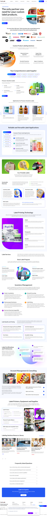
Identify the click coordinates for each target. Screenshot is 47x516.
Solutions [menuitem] (11, 1)
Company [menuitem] (28, 1)
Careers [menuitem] (32, 504)
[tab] (18, 74)
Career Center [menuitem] (22, 1)
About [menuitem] (31, 503)
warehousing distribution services (14, 303)
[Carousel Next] (46, 113)
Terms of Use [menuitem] (41, 514)
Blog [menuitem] (23, 503)
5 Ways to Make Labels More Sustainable (7, 448)
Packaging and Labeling (2, 3)
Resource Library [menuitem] (34, 1)
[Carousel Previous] (1, 113)
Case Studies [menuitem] (24, 504)
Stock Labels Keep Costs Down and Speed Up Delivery (36, 449)
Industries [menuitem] (16, 1)
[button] (23, 467)
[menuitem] (41, 1)
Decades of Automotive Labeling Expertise (22, 448)
